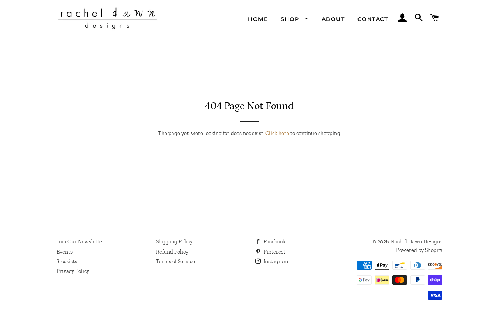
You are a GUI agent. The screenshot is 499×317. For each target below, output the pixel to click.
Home (258, 19)
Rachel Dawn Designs (416, 241)
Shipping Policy (174, 241)
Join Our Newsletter (80, 241)
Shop (291, 19)
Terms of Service (175, 261)
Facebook (273, 241)
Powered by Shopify (419, 250)
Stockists (67, 261)
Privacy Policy (73, 271)
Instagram (275, 261)
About (333, 19)
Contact (372, 19)
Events (65, 251)
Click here (277, 133)
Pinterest (273, 251)
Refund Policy (172, 251)
